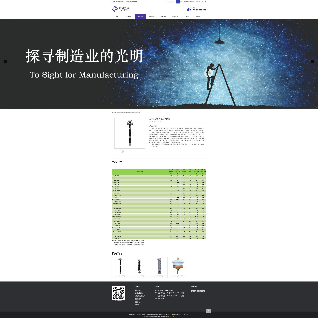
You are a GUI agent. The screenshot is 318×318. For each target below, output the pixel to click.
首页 (117, 16)
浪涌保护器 (137, 299)
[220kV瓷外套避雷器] (120, 274)
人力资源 (186, 16)
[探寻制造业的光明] (159, 64)
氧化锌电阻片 (138, 290)
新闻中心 (152, 16)
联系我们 (198, 16)
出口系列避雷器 (138, 292)
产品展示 (140, 16)
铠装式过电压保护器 (139, 296)
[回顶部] (208, 311)
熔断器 (136, 301)
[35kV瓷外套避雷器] (158, 274)
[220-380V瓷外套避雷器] (178, 274)
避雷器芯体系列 (138, 298)
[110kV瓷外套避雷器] (139, 274)
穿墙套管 (137, 304)
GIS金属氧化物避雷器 (140, 295)
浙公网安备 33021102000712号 (181, 314)
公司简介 (128, 16)
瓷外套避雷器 (137, 112)
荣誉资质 (175, 16)
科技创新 (163, 16)
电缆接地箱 (137, 302)
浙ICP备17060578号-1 (166, 314)
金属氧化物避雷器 (129, 112)
